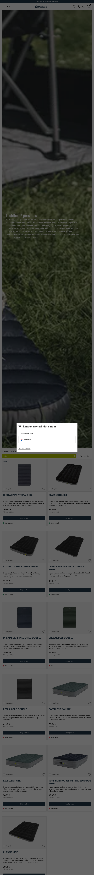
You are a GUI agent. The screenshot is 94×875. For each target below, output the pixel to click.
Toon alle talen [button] (24, 448)
